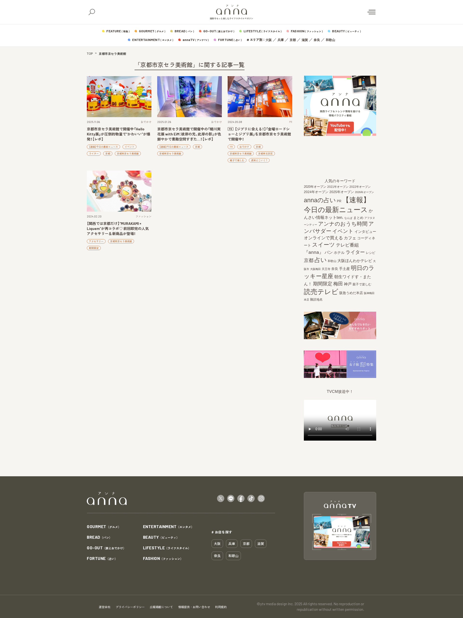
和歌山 (330, 39)
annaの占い (320, 200)
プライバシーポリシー (130, 607)
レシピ (370, 253)
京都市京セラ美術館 (128, 153)
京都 (293, 39)
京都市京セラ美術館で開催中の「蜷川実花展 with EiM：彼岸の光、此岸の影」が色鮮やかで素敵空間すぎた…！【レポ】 (189, 134)
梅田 (338, 283)
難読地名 (316, 299)
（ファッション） (163, 559)
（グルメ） (104, 527)
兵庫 (281, 39)
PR (290, 121)
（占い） (102, 559)
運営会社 (104, 607)
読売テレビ (321, 292)
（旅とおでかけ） (106, 548)
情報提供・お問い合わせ (194, 607)
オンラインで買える (323, 237)
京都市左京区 (265, 153)
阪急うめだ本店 (351, 293)
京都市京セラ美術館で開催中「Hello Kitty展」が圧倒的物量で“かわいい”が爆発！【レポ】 (118, 134)
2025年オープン (341, 192)
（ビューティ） (161, 537)
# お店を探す (221, 532)
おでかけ (146, 121)
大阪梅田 (315, 269)
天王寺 (326, 269)
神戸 (348, 284)
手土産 (344, 269)
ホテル (339, 252)
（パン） (99, 537)
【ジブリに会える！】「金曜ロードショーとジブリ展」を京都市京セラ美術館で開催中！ (259, 134)
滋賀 (305, 39)
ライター (94, 153)
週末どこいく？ (259, 160)
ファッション (143, 216)
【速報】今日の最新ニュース (103, 146)
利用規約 (221, 607)
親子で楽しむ (237, 160)
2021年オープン (337, 186)
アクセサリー (96, 241)
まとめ (358, 218)
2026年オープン (364, 192)
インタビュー (365, 231)
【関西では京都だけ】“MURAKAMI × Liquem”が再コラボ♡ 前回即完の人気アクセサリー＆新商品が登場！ (118, 228)
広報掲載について (161, 607)
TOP (90, 53)
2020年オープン (315, 186)
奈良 (317, 39)
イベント (129, 146)
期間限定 (94, 248)
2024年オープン (316, 192)
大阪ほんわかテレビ (354, 260)
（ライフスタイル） (167, 548)
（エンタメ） (168, 527)
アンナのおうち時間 (343, 224)
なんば (348, 217)
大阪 (269, 39)
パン (329, 252)
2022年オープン (360, 186)
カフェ (350, 237)
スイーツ (323, 245)
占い (320, 259)
